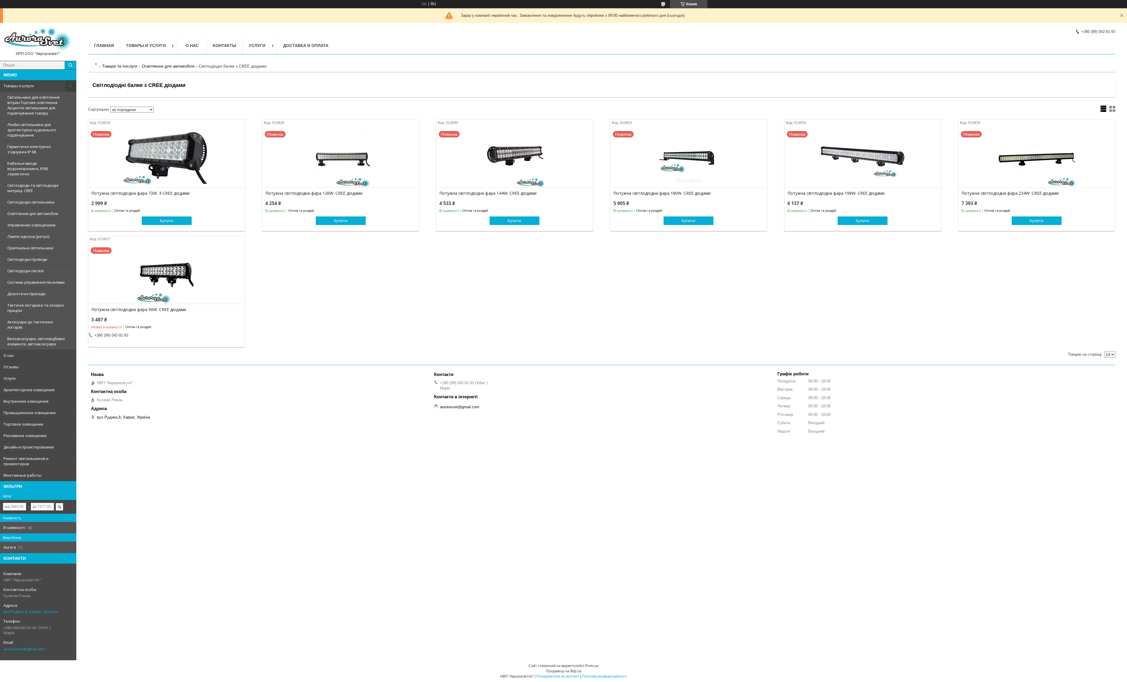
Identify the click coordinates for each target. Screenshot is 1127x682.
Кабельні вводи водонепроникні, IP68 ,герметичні (27, 169)
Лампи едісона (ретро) (28, 236)
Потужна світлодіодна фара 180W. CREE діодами (662, 193)
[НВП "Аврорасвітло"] (38, 39)
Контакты (224, 45)
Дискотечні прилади (26, 293)
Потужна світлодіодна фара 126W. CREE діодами (313, 193)
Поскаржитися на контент (557, 676)
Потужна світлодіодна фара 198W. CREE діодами (836, 193)
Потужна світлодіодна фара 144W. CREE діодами (487, 193)
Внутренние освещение (26, 401)
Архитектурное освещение (29, 389)
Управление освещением (31, 225)
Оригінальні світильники (30, 248)
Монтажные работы (22, 475)
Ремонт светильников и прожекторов (26, 461)
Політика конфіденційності (604, 676)
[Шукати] (70, 65)
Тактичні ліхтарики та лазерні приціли (35, 308)
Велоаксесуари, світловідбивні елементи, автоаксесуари (36, 341)
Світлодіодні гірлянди (27, 259)
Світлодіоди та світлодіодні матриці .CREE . (32, 188)
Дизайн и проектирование (29, 447)
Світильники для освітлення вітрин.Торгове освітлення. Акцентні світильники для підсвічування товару (33, 105)
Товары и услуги (19, 85)
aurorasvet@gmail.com (24, 648)
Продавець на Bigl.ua (563, 671)
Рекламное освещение (25, 435)
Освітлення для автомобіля (32, 213)
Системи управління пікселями (36, 282)
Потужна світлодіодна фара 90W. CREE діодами (138, 309)
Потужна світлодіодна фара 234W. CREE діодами (1010, 193)
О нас (9, 355)
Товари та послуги (119, 66)
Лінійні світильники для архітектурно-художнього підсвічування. (31, 130)
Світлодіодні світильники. (31, 202)
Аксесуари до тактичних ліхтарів (30, 324)
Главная (104, 45)
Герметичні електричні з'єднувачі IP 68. (29, 149)
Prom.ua (591, 666)
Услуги (10, 378)
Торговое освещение (23, 424)
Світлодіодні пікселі (25, 270)
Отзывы (11, 366)
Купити (166, 220)
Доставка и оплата (305, 45)
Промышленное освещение (30, 412)
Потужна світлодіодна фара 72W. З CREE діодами (140, 193)
